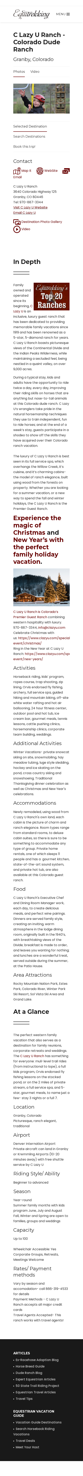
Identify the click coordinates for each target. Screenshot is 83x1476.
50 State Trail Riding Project (37, 1386)
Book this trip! (24, 147)
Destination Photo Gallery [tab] (41, 221)
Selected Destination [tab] (30, 126)
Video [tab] (34, 72)
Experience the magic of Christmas (37, 525)
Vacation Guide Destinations (39, 1422)
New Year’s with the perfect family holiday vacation (38, 550)
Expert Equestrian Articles (36, 1379)
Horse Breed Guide (30, 1366)
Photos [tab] (19, 72)
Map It (26, 170)
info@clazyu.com (51, 627)
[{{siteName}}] (31, 14)
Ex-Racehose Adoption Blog (37, 1360)
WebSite (51, 170)
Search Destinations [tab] (29, 136)
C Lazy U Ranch (32, 1056)
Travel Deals (25, 1441)
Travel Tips (24, 1399)
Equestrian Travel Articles (36, 1392)
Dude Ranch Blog (29, 1373)
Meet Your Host (27, 1447)
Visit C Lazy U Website (30, 207)
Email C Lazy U (24, 212)
